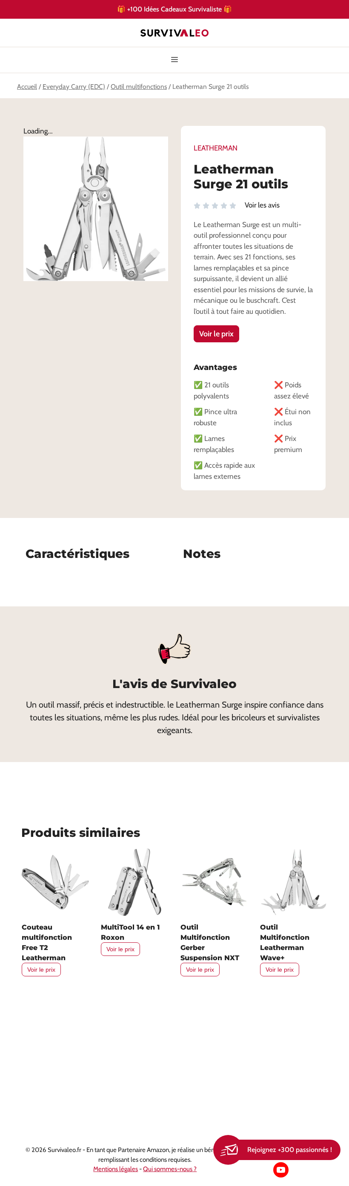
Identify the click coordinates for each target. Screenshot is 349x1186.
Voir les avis (262, 205)
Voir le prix (216, 333)
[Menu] (174, 60)
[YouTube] (281, 1169)
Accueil (27, 86)
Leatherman (215, 148)
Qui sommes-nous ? (170, 1169)
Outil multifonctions (139, 86)
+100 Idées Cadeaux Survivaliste (174, 9)
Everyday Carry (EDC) (74, 86)
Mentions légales (115, 1169)
